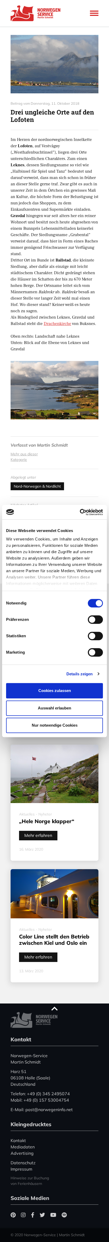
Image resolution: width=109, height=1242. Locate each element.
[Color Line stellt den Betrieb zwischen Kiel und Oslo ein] (54, 894)
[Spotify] (64, 1215)
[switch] (95, 619)
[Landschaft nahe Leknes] (54, 64)
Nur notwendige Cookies (55, 725)
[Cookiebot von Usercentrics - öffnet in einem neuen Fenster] (80, 512)
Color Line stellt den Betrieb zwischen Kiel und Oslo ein (54, 939)
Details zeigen (79, 674)
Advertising (22, 1153)
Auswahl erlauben (54, 708)
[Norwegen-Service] (37, 13)
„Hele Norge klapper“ (46, 821)
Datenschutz (23, 1162)
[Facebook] (32, 1215)
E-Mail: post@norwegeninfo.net (42, 1109)
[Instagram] (23, 1215)
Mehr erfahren (38, 835)
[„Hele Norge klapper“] (54, 774)
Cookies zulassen (54, 690)
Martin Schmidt (52, 445)
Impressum (21, 1169)
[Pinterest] (13, 1215)
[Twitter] (42, 1215)
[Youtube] (53, 1215)
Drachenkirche (57, 323)
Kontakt (18, 1140)
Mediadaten (23, 1146)
